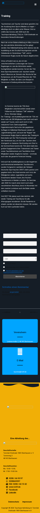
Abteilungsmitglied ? (10, 255)
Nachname (7, 240)
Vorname (6, 232)
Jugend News (10, 263)
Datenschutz (13, 502)
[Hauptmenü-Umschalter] (35, 4)
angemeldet (14, 292)
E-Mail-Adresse (8, 248)
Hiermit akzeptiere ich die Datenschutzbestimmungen (13, 271)
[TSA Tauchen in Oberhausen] (13, 4)
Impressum (27, 502)
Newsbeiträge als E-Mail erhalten (17, 267)
